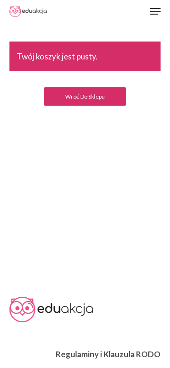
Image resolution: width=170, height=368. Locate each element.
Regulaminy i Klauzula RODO (108, 354)
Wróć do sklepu (85, 96)
